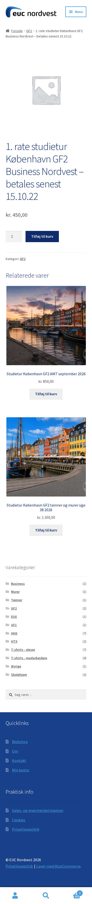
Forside (17, 31)
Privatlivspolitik (25, 829)
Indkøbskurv (70, 891)
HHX (14, 633)
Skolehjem (19, 674)
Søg (46, 895)
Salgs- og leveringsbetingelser (38, 810)
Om (15, 751)
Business (18, 583)
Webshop (20, 741)
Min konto (20, 770)
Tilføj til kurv (42, 236)
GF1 (14, 625)
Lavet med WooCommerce (58, 866)
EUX (14, 616)
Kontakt (19, 760)
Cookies (18, 819)
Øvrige (16, 666)
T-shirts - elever (23, 649)
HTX (14, 641)
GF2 (29, 31)
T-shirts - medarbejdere (29, 658)
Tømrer (16, 600)
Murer (15, 591)
